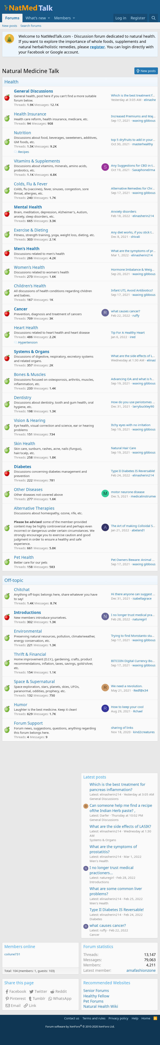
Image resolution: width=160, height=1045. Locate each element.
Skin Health (24, 443)
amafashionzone (141, 970)
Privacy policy (118, 1018)
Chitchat (22, 589)
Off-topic (13, 580)
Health (11, 81)
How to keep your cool (127, 707)
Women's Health (29, 267)
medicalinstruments (145, 496)
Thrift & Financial (30, 654)
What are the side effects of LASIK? (120, 826)
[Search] (153, 18)
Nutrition (22, 132)
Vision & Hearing (29, 420)
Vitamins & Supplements (37, 161)
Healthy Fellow (96, 995)
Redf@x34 (141, 690)
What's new (36, 17)
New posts (9, 26)
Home (145, 1018)
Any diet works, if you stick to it (133, 232)
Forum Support (28, 723)
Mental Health (28, 207)
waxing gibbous (143, 120)
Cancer (21, 309)
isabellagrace (142, 598)
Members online (19, 946)
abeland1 (138, 530)
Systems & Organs (31, 351)
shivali (135, 236)
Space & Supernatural (34, 681)
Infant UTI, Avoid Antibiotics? (132, 290)
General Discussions (33, 91)
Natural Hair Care (123, 448)
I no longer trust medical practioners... (112, 870)
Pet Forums (93, 1001)
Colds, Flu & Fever (31, 184)
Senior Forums (96, 990)
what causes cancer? (125, 311)
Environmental (28, 631)
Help (135, 1018)
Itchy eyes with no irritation (130, 425)
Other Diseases (28, 489)
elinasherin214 (143, 216)
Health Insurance (30, 114)
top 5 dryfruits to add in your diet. (135, 140)
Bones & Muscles (30, 374)
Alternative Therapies (34, 508)
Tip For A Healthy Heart (128, 332)
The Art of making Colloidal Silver (135, 526)
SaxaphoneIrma (143, 170)
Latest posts (94, 777)
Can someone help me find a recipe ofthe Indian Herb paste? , (121, 808)
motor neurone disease (127, 492)
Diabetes (22, 466)
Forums (12, 17)
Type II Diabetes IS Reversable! (133, 471)
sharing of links (122, 727)
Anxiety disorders (123, 211)
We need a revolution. (126, 686)
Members (62, 17)
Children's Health (30, 286)
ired (132, 337)
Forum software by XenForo (80, 1026)
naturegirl (139, 619)
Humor (20, 704)
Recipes (23, 152)
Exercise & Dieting (31, 230)
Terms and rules (93, 1018)
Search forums (30, 26)
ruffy (135, 315)
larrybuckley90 (143, 406)
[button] (49, 18)
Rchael (137, 711)
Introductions (27, 612)
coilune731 (12, 954)
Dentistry (22, 397)
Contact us (71, 1018)
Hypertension (28, 342)
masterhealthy (142, 144)
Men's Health (26, 248)
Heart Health (26, 327)
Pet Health (24, 557)
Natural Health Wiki (100, 1006)
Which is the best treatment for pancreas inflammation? (117, 787)
